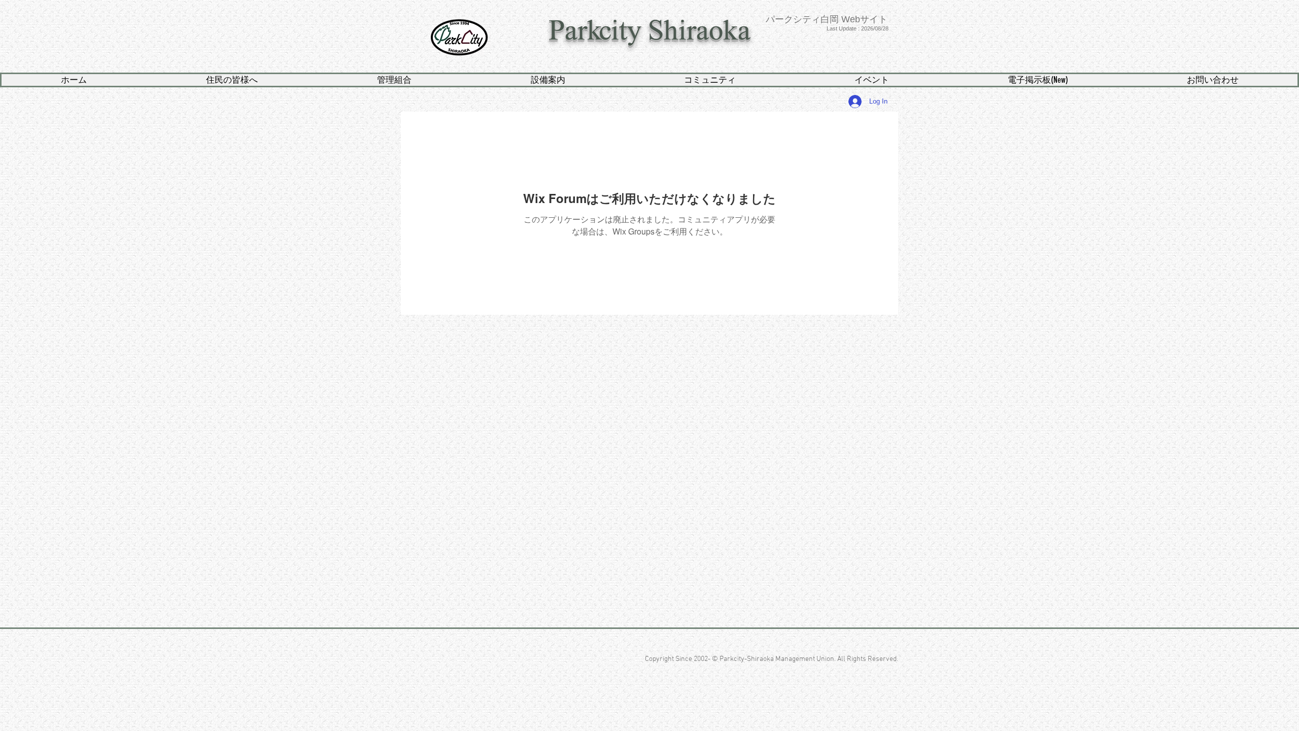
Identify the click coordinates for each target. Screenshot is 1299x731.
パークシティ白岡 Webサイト (826, 19)
